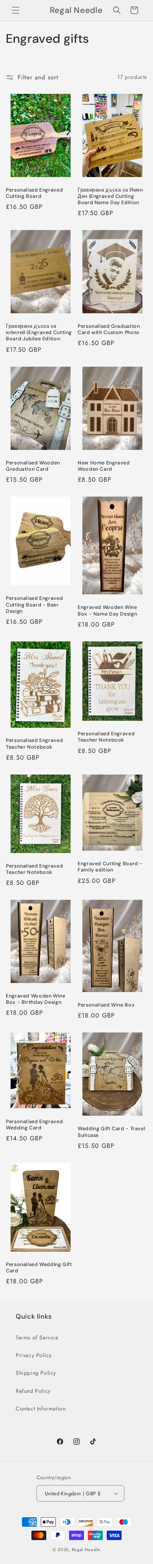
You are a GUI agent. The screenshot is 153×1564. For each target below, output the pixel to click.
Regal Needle (86, 1549)
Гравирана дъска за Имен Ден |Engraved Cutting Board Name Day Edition (110, 196)
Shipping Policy (36, 1373)
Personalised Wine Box (106, 1005)
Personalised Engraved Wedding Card (34, 1124)
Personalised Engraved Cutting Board (34, 193)
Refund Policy (33, 1391)
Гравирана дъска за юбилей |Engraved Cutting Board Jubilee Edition (39, 332)
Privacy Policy (33, 1355)
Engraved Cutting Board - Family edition (110, 867)
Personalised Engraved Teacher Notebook (34, 743)
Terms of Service (37, 1337)
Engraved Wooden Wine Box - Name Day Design (107, 610)
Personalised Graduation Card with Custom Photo (109, 329)
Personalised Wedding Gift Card (39, 1267)
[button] (15, 10)
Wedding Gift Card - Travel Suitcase (111, 1131)
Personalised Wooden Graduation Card (33, 466)
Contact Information (41, 1408)
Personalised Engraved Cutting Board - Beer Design (34, 604)
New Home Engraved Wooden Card (104, 466)
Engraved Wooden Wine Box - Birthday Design (36, 999)
